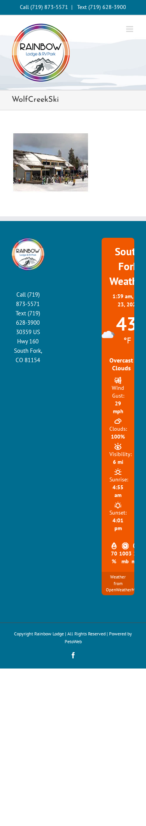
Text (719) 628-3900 (101, 7)
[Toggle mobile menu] (130, 29)
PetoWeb (73, 641)
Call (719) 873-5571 (44, 7)
